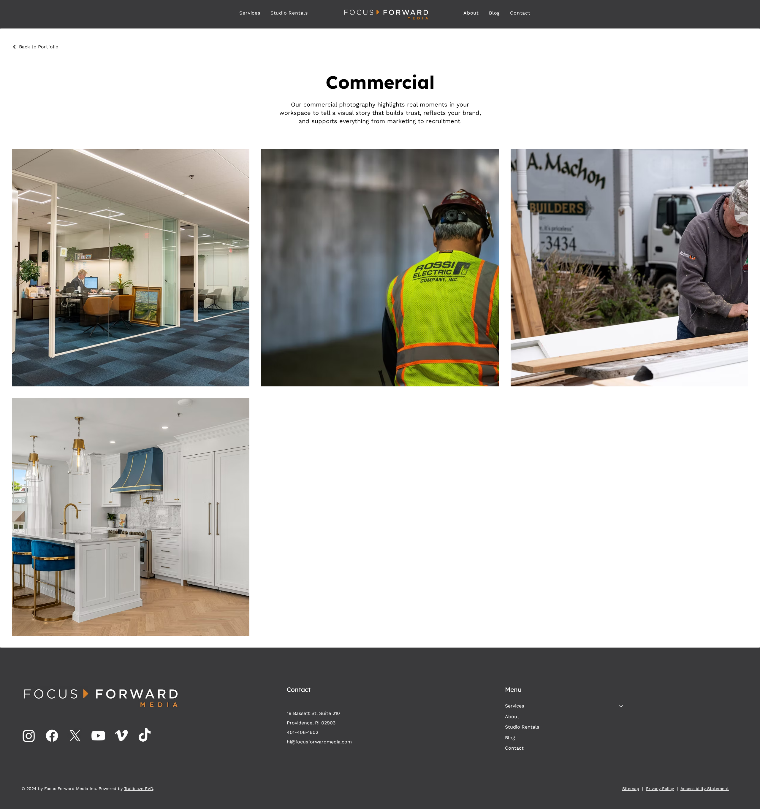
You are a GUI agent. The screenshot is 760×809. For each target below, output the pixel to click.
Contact (514, 748)
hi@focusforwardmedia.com (319, 742)
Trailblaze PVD (138, 788)
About (512, 716)
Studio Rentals (522, 727)
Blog (510, 737)
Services (514, 706)
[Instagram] (29, 736)
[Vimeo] (121, 736)
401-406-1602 (302, 732)
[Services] (621, 706)
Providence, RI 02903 (311, 723)
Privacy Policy (660, 788)
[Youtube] (98, 736)
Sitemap (630, 788)
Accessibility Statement (704, 788)
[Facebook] (52, 736)
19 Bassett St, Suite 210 (313, 713)
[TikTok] (145, 736)
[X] (75, 736)
